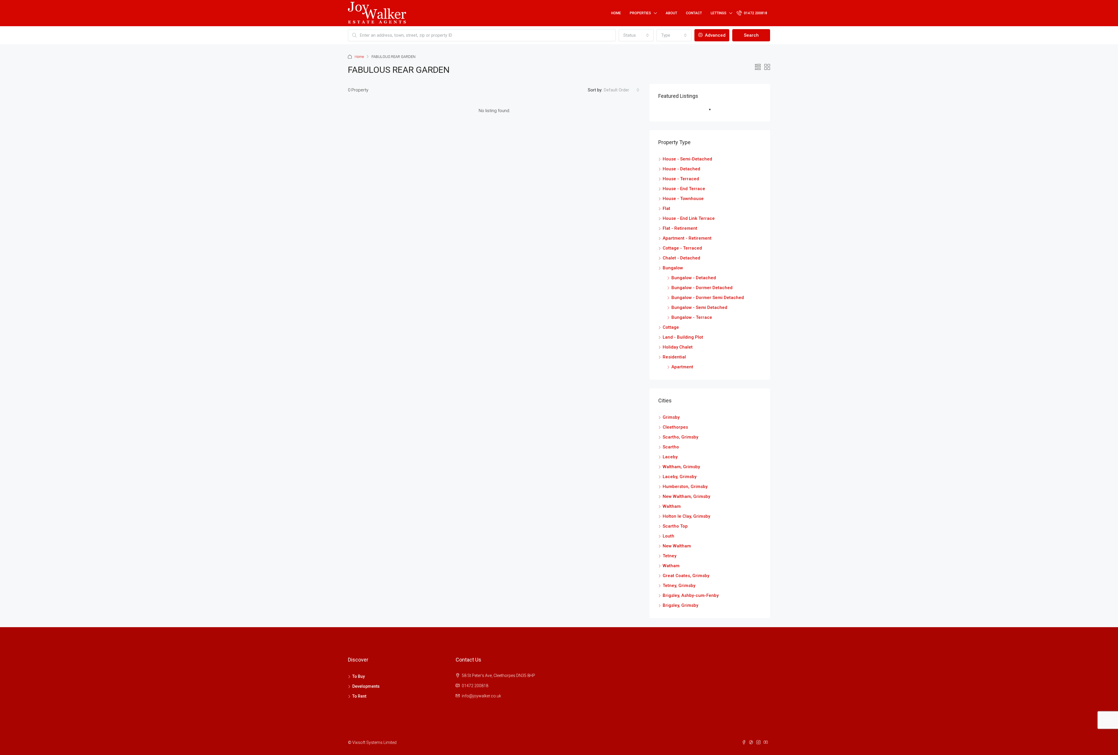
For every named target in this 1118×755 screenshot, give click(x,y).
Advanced (715, 35)
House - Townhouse (683, 198)
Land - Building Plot (683, 337)
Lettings (718, 13)
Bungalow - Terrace (691, 317)
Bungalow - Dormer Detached (702, 287)
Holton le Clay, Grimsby (686, 516)
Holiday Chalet (678, 347)
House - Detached (681, 168)
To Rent (359, 696)
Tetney (669, 555)
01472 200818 (755, 13)
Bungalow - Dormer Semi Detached (707, 297)
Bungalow (673, 267)
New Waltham (677, 546)
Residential (674, 357)
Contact (694, 13)
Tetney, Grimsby (679, 585)
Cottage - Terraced (682, 248)
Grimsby (671, 417)
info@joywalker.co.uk (481, 696)
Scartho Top (675, 526)
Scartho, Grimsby (680, 437)
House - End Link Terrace (689, 218)
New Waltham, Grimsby (686, 496)
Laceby (670, 456)
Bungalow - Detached (693, 277)
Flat (666, 208)
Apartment (682, 366)
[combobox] (636, 35)
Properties (640, 13)
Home (616, 13)
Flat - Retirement (680, 228)
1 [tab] (713, 112)
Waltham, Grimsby (681, 466)
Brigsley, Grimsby (680, 605)
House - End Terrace (684, 188)
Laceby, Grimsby (679, 476)
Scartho (671, 447)
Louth (668, 536)
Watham (671, 565)
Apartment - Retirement (687, 238)
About (671, 13)
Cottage (671, 327)
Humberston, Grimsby (685, 486)
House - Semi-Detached (687, 159)
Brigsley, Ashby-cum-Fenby (691, 595)
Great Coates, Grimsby (686, 575)
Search (751, 35)
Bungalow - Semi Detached (699, 307)
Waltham (672, 506)
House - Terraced (681, 178)
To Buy (358, 676)
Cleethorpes (675, 427)
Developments (366, 686)
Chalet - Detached (681, 258)
